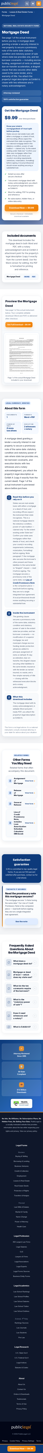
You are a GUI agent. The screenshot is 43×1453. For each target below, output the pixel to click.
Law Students (21, 1333)
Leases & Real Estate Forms (21, 12)
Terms (38, 1441)
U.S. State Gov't (22, 1353)
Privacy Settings (28, 1441)
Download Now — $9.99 (21, 208)
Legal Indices (21, 1363)
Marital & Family (21, 1212)
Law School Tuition (21, 1306)
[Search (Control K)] (27, 3)
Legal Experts (21, 1266)
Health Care (21, 1226)
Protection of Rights (21, 1191)
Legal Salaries (21, 1247)
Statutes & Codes (21, 1367)
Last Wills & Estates (21, 1207)
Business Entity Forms (21, 1276)
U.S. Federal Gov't (22, 1358)
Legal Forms (21, 1145)
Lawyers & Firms (21, 1257)
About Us (21, 1384)
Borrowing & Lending (21, 1161)
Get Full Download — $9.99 (19, 325)
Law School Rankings (21, 1292)
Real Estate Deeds (21, 1186)
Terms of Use (21, 1404)
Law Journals (21, 1328)
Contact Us (21, 1389)
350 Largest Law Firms (21, 1242)
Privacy (5, 1441)
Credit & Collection (22, 1171)
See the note (21, 921)
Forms (4, 12)
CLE (21, 1252)
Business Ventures (22, 1166)
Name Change (21, 1217)
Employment (21, 1176)
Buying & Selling (21, 1156)
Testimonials (21, 1399)
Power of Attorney (21, 1222)
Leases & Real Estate (21, 1181)
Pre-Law (21, 1337)
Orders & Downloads (21, 1394)
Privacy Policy (21, 1409)
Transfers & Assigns (21, 1196)
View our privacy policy (28, 1131)
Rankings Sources (21, 1323)
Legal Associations (22, 1262)
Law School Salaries (21, 1301)
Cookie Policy (15, 1441)
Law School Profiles (21, 1296)
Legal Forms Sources (21, 1271)
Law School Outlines (21, 1311)
